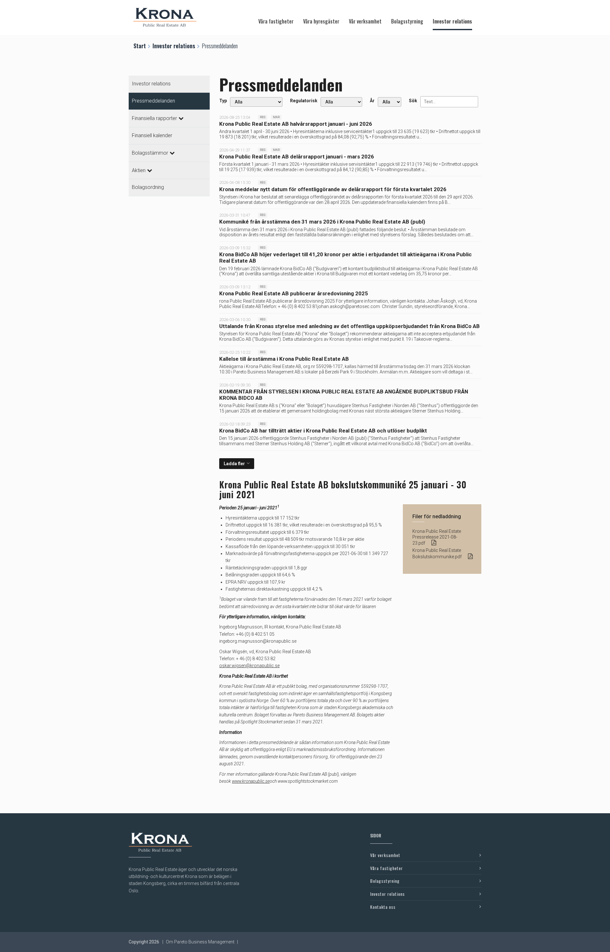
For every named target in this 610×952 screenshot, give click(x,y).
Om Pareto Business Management (200, 941)
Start (139, 46)
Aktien (139, 170)
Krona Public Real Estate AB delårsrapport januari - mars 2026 (296, 156)
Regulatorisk (303, 100)
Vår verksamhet (365, 21)
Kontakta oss (383, 906)
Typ (223, 100)
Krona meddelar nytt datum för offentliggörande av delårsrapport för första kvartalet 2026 (332, 189)
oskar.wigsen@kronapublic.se (249, 665)
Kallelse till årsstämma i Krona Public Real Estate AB (284, 359)
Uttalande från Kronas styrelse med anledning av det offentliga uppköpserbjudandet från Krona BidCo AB (349, 326)
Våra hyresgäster (321, 21)
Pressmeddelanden (153, 101)
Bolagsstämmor (150, 153)
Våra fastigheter (276, 21)
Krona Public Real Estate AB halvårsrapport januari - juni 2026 (295, 124)
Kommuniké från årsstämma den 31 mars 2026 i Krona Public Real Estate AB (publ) (322, 221)
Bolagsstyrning (407, 21)
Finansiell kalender (152, 135)
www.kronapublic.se (251, 781)
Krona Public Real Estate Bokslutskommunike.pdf (437, 553)
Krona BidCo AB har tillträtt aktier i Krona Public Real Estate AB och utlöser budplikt (323, 430)
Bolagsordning (148, 187)
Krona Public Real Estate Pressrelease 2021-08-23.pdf (436, 537)
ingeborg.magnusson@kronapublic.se (257, 641)
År (372, 100)
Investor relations (452, 21)
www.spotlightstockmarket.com (308, 781)
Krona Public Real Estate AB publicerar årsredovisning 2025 (293, 293)
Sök (413, 100)
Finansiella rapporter (154, 118)
